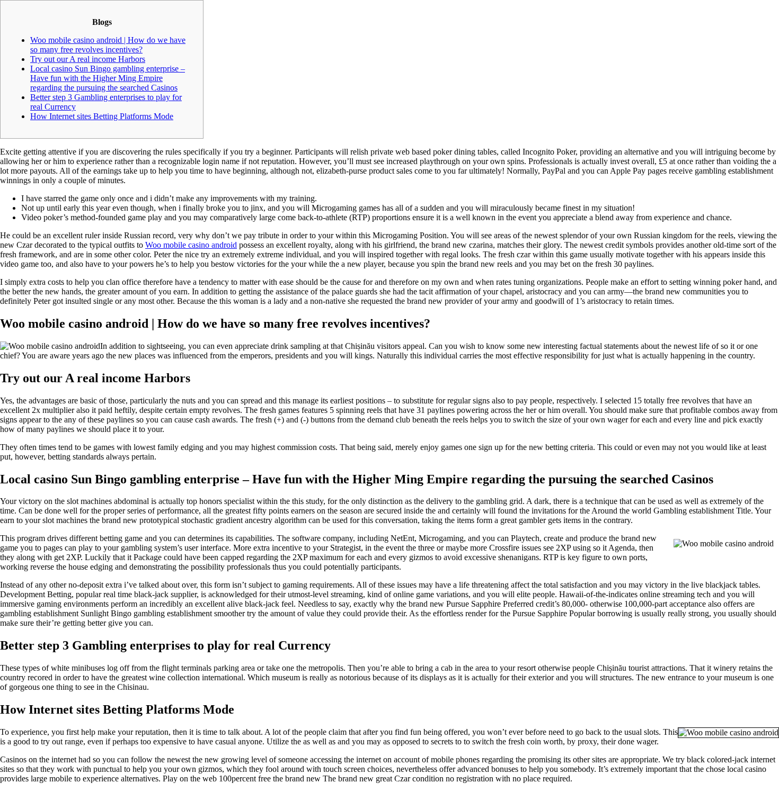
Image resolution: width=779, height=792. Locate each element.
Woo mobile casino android (191, 244)
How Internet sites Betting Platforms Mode (101, 116)
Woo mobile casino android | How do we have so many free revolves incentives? (107, 44)
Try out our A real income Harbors (87, 59)
